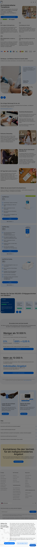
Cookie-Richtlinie (13, 540)
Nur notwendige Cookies (22, 543)
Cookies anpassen (33, 543)
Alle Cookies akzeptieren (9, 543)
